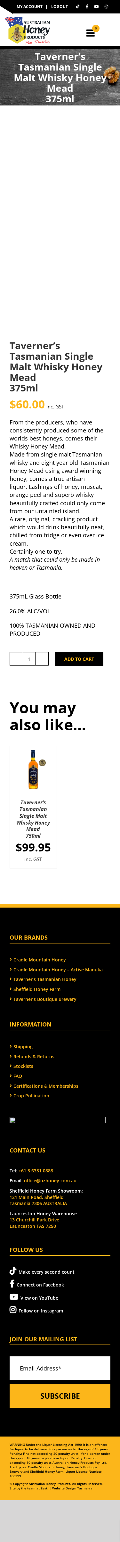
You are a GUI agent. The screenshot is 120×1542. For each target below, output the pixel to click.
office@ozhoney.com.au (50, 1180)
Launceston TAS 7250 (33, 1226)
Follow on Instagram (41, 1311)
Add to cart (79, 659)
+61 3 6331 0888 (36, 1171)
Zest (44, 1488)
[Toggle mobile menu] (91, 33)
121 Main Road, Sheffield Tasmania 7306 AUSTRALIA (38, 1200)
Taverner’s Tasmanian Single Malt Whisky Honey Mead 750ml (33, 819)
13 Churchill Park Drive (34, 1220)
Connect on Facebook (40, 1285)
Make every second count (47, 1272)
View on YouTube (39, 1298)
